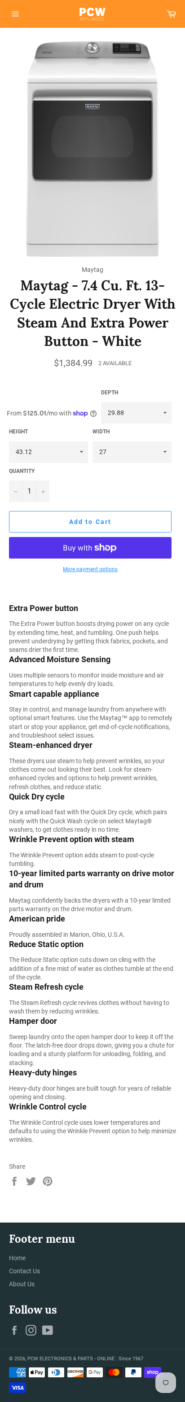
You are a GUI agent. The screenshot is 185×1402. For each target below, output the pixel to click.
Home (17, 1258)
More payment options (90, 569)
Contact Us (24, 1271)
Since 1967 (131, 1359)
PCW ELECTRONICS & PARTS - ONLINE (71, 1359)
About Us (22, 1284)
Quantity (22, 471)
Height (18, 431)
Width (101, 431)
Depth (109, 392)
